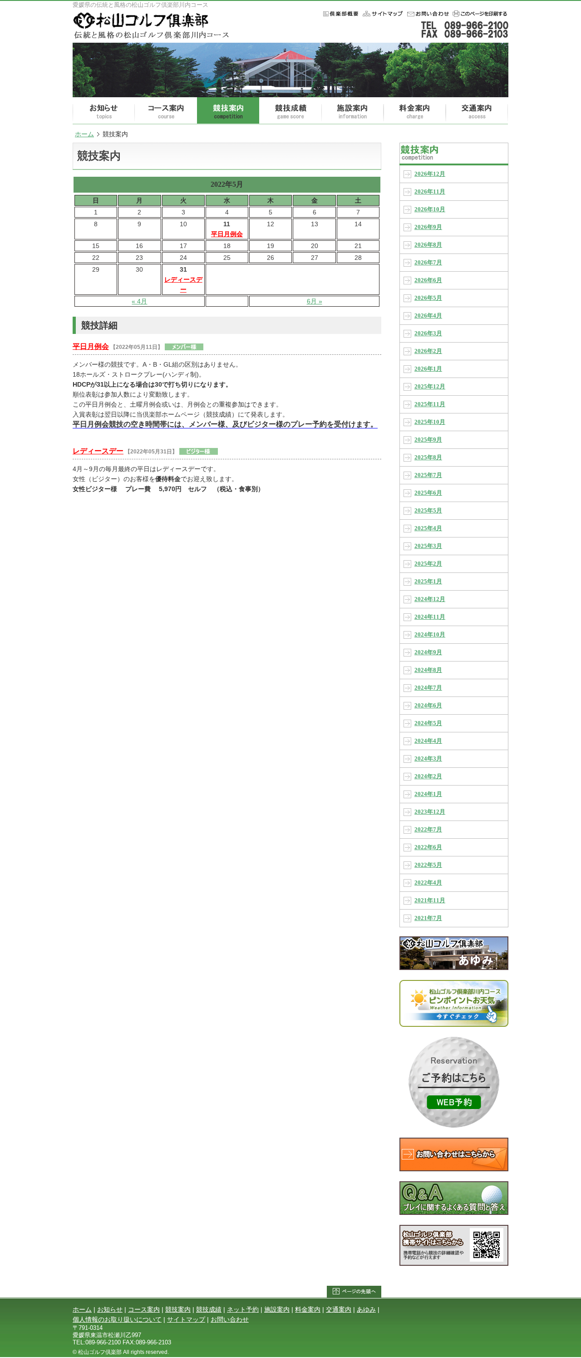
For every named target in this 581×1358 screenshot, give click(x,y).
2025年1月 (428, 581)
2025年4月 (428, 528)
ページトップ (354, 1292)
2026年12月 (429, 174)
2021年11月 (429, 900)
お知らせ (104, 110)
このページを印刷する (478, 13)
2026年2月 (428, 351)
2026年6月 (428, 280)
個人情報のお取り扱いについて (117, 1319)
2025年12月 (429, 386)
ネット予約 (243, 1309)
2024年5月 (428, 723)
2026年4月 (428, 316)
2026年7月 (428, 262)
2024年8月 (428, 670)
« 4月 (139, 301)
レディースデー (183, 284)
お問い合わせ (426, 13)
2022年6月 (428, 847)
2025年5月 (428, 510)
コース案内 (166, 110)
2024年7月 (428, 688)
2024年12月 (429, 599)
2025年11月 (429, 404)
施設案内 (352, 110)
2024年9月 (428, 652)
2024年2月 (428, 776)
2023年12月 (429, 812)
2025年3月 (428, 546)
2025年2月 (428, 564)
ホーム (382, 13)
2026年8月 (428, 245)
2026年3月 (428, 333)
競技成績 (290, 110)
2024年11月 (429, 617)
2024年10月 (429, 635)
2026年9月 (428, 227)
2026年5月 (428, 298)
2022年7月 (428, 829)
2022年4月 (428, 883)
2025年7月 (428, 475)
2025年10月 (429, 422)
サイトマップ (186, 1319)
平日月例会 (227, 234)
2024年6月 (428, 705)
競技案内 (228, 110)
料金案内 (415, 110)
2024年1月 (428, 794)
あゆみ (366, 1309)
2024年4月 (428, 741)
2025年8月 (428, 457)
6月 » (314, 301)
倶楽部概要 (339, 13)
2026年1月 (428, 369)
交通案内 (477, 110)
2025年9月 (428, 440)
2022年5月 (428, 865)
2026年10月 (429, 209)
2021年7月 (428, 918)
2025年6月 (428, 493)
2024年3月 (428, 759)
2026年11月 (429, 192)
